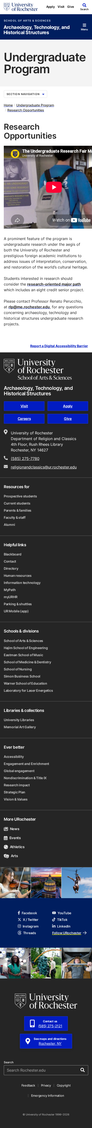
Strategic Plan (14, 792)
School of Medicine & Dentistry (27, 662)
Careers (24, 418)
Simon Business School (22, 676)
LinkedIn (64, 926)
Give (70, 7)
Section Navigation (23, 94)
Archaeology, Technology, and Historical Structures (37, 30)
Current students (17, 503)
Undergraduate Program (35, 105)
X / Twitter (30, 919)
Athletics (17, 846)
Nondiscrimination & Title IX (25, 778)
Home (8, 105)
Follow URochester (66, 933)
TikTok (62, 919)
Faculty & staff (14, 517)
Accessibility (14, 756)
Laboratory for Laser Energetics (28, 690)
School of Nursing (18, 669)
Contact (10, 561)
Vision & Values (16, 799)
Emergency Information (47, 1095)
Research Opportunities (25, 110)
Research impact (17, 785)
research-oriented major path (54, 284)
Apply (50, 7)
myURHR (10, 597)
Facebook (29, 913)
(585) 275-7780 (25, 458)
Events (15, 837)
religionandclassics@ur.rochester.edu (44, 467)
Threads (29, 933)
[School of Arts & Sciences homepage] (38, 369)
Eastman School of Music (23, 655)
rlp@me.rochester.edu (29, 306)
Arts (14, 855)
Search (8, 1062)
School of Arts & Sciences (27, 21)
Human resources (18, 575)
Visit (61, 7)
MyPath (10, 589)
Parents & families (17, 510)
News (14, 828)
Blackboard (12, 554)
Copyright (64, 1085)
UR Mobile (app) (16, 611)
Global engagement (19, 771)
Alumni (9, 524)
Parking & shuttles (18, 604)
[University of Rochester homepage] (21, 7)
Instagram (30, 926)
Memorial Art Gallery (20, 727)
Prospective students (20, 496)
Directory (11, 568)
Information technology (22, 582)
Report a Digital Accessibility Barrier (59, 346)
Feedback (28, 1085)
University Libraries (19, 720)
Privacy (46, 1085)
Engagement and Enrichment (26, 763)
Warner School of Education (25, 683)
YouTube (64, 913)
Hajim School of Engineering (26, 648)
